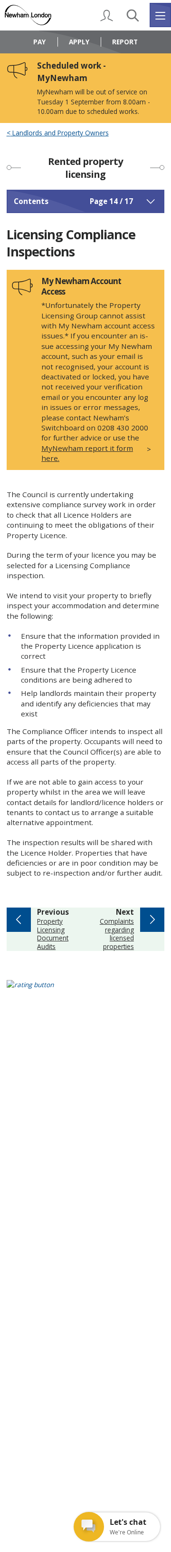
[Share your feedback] (86, 990)
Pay (39, 41)
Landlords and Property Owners (59, 133)
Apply (79, 41)
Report (125, 41)
